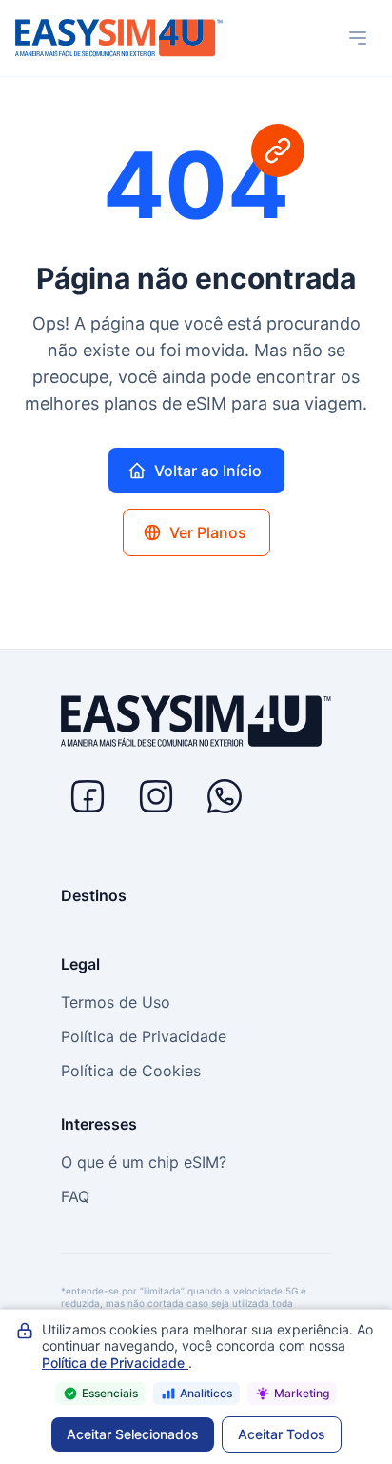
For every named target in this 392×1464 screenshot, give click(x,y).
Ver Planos (207, 532)
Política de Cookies (131, 1070)
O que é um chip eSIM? (143, 1162)
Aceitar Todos (281, 1434)
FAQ (75, 1196)
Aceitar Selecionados (133, 1434)
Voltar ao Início (208, 470)
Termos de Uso (115, 1002)
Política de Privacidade (143, 1036)
